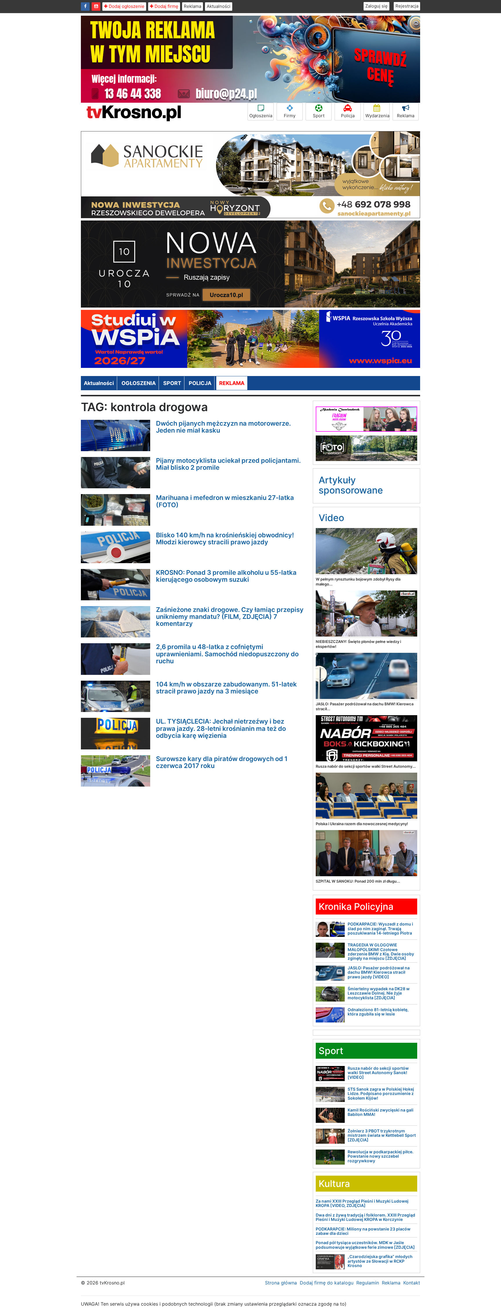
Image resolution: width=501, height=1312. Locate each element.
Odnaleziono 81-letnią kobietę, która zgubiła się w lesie (378, 1011)
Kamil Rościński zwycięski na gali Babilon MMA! (380, 1112)
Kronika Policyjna (356, 906)
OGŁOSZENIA (138, 383)
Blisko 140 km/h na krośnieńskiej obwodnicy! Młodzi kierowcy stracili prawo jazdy (225, 538)
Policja (348, 115)
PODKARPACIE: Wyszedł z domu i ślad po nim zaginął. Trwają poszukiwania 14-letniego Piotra (380, 928)
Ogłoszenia (260, 115)
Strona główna (281, 1283)
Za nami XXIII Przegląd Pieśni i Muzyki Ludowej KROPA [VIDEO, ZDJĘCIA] (362, 1203)
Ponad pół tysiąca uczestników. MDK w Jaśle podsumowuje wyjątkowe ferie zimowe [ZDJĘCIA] (365, 1244)
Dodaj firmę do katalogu (326, 1283)
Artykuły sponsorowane (351, 485)
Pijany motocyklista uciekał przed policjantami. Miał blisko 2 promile (228, 464)
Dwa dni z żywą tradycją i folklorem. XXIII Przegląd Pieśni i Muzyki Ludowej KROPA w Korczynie (365, 1217)
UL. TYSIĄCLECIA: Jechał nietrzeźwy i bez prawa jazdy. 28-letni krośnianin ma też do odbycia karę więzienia (221, 728)
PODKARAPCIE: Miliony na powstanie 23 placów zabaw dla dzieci (363, 1231)
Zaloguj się (376, 6)
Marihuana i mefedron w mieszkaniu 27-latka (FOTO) (225, 501)
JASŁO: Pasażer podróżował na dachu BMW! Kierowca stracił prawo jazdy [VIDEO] (379, 972)
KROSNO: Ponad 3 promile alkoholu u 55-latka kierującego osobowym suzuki (226, 576)
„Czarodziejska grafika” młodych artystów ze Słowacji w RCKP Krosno (380, 1261)
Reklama (192, 6)
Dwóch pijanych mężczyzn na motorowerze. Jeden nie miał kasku (223, 427)
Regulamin (367, 1283)
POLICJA (200, 383)
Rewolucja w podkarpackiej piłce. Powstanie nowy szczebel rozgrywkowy (380, 1156)
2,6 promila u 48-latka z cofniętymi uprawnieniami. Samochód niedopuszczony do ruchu (227, 653)
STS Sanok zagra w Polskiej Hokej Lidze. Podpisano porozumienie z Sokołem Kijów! (381, 1093)
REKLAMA (231, 383)
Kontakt (411, 1283)
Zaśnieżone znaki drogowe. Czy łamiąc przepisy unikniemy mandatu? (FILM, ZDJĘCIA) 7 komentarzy (230, 616)
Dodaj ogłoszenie (126, 6)
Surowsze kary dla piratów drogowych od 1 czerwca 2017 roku (222, 762)
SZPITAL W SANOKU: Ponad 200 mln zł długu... (358, 881)
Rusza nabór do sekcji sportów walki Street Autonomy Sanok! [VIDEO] (378, 1073)
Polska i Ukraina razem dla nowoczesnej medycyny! (362, 823)
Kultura (334, 1183)
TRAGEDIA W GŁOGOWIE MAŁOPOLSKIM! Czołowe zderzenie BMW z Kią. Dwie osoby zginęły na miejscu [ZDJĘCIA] (381, 951)
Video (331, 517)
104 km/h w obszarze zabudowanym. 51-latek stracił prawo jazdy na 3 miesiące (226, 687)
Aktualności (218, 6)
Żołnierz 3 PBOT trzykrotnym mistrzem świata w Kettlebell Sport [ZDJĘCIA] (382, 1135)
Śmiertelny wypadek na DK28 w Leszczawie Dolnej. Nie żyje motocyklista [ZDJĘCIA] (379, 993)
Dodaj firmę (165, 6)
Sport (318, 115)
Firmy (289, 115)
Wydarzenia (377, 115)
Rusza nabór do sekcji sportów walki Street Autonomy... (366, 766)
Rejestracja (406, 6)
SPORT (172, 383)
